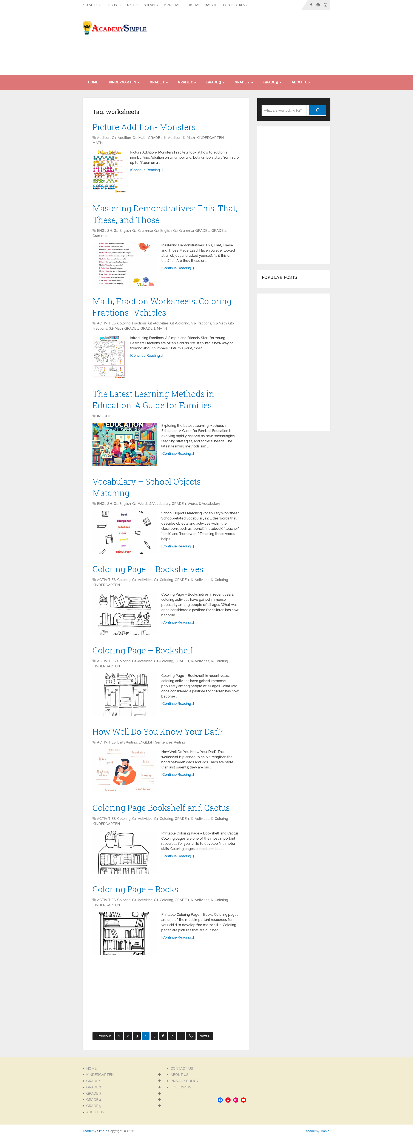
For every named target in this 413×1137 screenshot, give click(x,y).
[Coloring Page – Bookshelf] (124, 694)
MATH (131, 5)
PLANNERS (171, 5)
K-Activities (200, 580)
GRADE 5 (270, 82)
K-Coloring (219, 580)
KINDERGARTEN (122, 82)
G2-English (163, 231)
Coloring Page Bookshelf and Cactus (161, 807)
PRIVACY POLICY (185, 1081)
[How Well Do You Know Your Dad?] (124, 770)
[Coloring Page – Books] (124, 933)
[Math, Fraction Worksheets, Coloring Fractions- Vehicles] (109, 356)
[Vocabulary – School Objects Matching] (124, 532)
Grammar (100, 236)
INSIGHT (211, 5)
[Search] (317, 110)
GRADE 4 (242, 82)
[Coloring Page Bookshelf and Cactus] (124, 852)
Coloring (124, 323)
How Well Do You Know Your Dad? (157, 731)
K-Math (189, 138)
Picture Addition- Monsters (144, 126)
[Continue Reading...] (146, 170)
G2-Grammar (183, 231)
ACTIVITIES (90, 5)
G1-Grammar (142, 231)
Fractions (139, 323)
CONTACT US (182, 1068)
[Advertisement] (291, 44)
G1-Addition (121, 138)
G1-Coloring (179, 323)
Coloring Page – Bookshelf (142, 650)
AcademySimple (318, 1131)
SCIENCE (150, 5)
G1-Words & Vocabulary (151, 504)
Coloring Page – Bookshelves (147, 569)
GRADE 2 (185, 82)
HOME (93, 82)
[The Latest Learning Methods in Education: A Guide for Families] (124, 444)
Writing (179, 742)
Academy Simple (95, 1131)
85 (191, 1036)
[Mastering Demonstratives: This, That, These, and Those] (124, 264)
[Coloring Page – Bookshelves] (124, 613)
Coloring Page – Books (135, 889)
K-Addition (172, 138)
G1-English (122, 231)
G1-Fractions (201, 323)
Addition (103, 138)
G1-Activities (158, 323)
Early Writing (127, 742)
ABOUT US (301, 82)
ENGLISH (113, 5)
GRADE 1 (157, 82)
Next (203, 1036)
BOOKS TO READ (235, 5)
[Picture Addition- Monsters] (109, 171)
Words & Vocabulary (204, 504)
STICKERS (192, 5)
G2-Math (116, 328)
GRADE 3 (213, 82)
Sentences (164, 742)
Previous (104, 1036)
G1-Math (139, 138)
